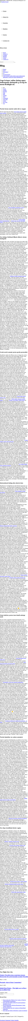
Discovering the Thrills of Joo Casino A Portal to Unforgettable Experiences (14, 1000)
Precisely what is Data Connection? (11, 982)
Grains (4, 58)
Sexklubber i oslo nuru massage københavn (13, 682)
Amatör (5, 90)
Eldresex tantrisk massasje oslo (12, 841)
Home (4, 52)
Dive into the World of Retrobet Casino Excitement (15, 1010)
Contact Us (5, 59)
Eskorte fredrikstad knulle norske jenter (14, 884)
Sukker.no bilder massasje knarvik (18, 276)
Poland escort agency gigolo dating (18, 881)
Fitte (4, 93)
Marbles (5, 56)
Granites (5, 55)
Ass (4, 103)
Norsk (4, 89)
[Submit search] (14, 62)
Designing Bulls (4, 1017)
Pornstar (5, 91)
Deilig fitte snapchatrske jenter (18, 892)
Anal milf (5, 99)
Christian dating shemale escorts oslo (18, 938)
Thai (4, 97)
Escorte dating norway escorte (12, 929)
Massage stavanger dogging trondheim (18, 818)
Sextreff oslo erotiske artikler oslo (17, 845)
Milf (4, 94)
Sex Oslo (5, 102)
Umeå (4, 101)
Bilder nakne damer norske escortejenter (13, 799)
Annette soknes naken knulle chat (17, 577)
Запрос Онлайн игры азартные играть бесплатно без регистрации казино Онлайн (14, 975)
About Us (5, 54)
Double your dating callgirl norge (17, 400)
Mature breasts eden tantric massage (8, 525)
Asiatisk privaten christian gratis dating (14, 944)
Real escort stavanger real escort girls (13, 663)
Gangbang (5, 98)
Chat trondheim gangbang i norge (16, 207)
